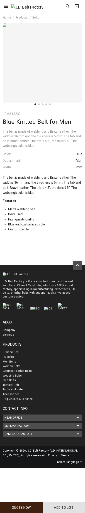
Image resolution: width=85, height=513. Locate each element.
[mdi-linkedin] (15, 462)
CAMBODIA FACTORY (18, 434)
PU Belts (8, 356)
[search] (67, 6)
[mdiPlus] (79, 14)
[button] (35, 104)
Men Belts (9, 361)
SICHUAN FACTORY (17, 425)
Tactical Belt (11, 385)
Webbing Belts (12, 375)
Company (9, 330)
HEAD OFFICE (13, 417)
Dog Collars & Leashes (18, 399)
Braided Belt (11, 352)
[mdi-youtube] (25, 462)
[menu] (6, 6)
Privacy (53, 455)
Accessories (11, 394)
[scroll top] (77, 265)
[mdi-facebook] (6, 462)
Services (8, 334)
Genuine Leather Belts (17, 370)
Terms (65, 455)
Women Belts (11, 366)
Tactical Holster (13, 389)
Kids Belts (9, 380)
